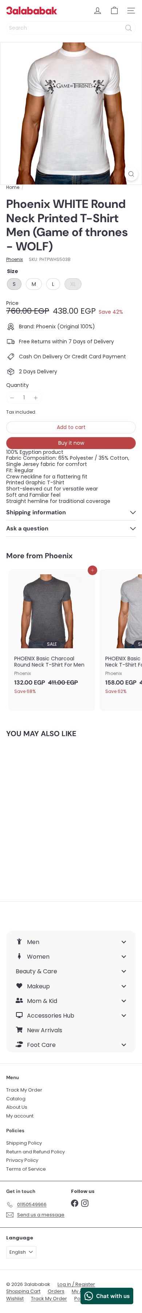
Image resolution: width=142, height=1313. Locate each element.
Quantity (17, 385)
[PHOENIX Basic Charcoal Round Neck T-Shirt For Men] (52, 634)
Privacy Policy (22, 1160)
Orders (56, 1291)
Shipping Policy (24, 1142)
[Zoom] (131, 174)
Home (12, 187)
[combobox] (71, 28)
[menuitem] (71, 942)
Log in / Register (76, 1284)
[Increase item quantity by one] (36, 398)
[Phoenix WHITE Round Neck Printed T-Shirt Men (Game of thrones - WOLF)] (52, 815)
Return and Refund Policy (35, 1151)
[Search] (128, 28)
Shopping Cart (23, 1291)
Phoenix (58, 555)
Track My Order (24, 1089)
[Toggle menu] (124, 942)
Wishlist (15, 1298)
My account (19, 1115)
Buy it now (71, 443)
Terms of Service (26, 1168)
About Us (16, 1107)
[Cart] (114, 10)
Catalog (15, 1098)
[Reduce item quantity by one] (12, 398)
